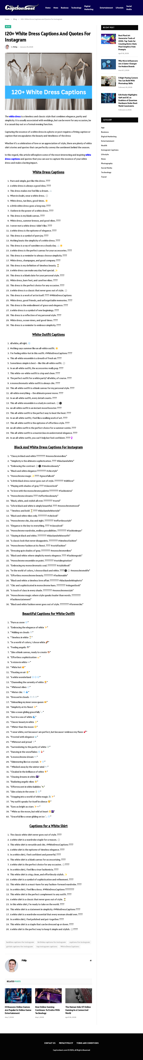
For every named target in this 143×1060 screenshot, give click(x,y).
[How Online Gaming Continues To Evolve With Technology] (48, 995)
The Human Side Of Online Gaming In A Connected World (78, 1009)
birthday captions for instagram (52, 942)
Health (104, 145)
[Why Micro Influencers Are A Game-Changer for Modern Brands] (108, 64)
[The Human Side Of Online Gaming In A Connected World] (78, 995)
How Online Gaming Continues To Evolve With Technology (47, 1009)
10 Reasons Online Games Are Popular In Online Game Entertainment (18, 1009)
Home (48, 7)
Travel (104, 177)
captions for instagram (79, 942)
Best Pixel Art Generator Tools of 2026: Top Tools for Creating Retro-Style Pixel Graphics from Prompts (127, 42)
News (55, 7)
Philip (15, 47)
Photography (107, 163)
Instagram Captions (109, 150)
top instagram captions (46, 946)
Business (64, 7)
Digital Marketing (88, 8)
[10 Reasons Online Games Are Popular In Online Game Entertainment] (18, 995)
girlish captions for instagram (19, 946)
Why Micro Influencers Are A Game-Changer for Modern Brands (128, 64)
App (102, 127)
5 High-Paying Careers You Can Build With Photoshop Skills (128, 81)
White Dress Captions (70, 946)
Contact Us (50, 1043)
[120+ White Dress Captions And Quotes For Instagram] (48, 81)
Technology (76, 7)
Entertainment (106, 7)
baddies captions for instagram (20, 942)
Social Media (129, 8)
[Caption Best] (21, 8)
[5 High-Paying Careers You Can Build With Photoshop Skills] (108, 81)
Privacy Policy (66, 1043)
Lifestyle (119, 7)
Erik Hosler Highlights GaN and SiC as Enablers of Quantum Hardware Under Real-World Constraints (128, 100)
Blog (8, 27)
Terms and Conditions (88, 1043)
